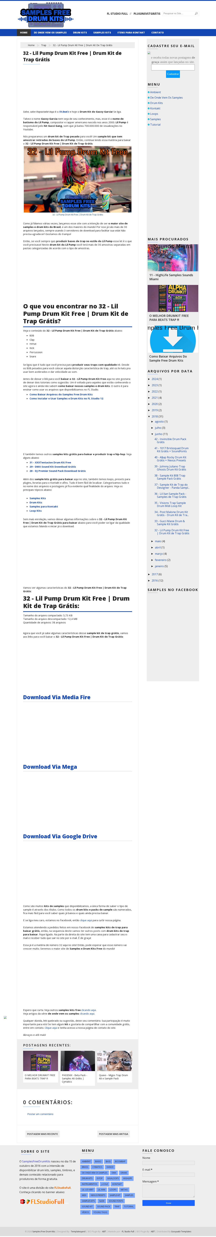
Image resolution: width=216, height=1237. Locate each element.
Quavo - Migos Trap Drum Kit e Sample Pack (113, 1077)
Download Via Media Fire (56, 697)
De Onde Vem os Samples (50, 32)
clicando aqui (88, 1010)
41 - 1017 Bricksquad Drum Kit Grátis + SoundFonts (171, 449)
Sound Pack (103, 1206)
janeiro (160, 566)
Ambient (155, 92)
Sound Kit (87, 1206)
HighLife (127, 1178)
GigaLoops (113, 1178)
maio (158, 541)
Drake (124, 1172)
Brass (85, 1167)
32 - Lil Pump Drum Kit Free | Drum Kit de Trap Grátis (77, 214)
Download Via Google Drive (60, 836)
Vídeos (85, 1212)
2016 (155, 580)
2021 (155, 398)
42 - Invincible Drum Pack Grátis (170, 440)
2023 (155, 385)
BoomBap (120, 1161)
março (159, 554)
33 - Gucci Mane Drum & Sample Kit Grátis (169, 522)
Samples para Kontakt (44, 506)
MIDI (84, 1195)
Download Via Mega (50, 766)
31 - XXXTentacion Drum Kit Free (50, 462)
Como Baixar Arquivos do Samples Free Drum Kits (61, 394)
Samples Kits (102, 32)
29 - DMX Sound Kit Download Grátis (53, 466)
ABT (104, 1231)
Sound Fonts (116, 1201)
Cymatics (97, 1167)
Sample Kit (115, 1195)
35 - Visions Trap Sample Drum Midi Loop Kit (170, 504)
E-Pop (100, 1178)
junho (159, 434)
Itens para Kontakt (131, 32)
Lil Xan (101, 1189)
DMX (114, 1172)
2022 (155, 391)
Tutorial (155, 124)
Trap (43, 45)
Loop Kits (36, 510)
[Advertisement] (77, 87)
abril (158, 547)
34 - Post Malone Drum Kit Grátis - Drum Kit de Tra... (171, 513)
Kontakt (155, 108)
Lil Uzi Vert (87, 1189)
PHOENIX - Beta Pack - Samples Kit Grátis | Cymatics (74, 1078)
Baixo (98, 1161)
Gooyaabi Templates (181, 1231)
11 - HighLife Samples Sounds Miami (171, 277)
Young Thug (100, 1212)
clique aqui (86, 920)
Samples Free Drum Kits (43, 1231)
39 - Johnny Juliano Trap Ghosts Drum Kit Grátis (170, 468)
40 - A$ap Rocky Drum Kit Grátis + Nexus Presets (170, 458)
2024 (155, 379)
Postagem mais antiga (113, 1134)
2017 (155, 574)
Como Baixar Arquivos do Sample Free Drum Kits (168, 358)
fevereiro (161, 560)
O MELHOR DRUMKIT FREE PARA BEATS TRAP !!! (40, 1077)
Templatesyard (78, 1231)
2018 (155, 416)
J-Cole (105, 1184)
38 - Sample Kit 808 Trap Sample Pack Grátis (169, 477)
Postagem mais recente (42, 1134)
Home (24, 32)
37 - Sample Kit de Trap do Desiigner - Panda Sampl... (172, 486)
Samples (155, 119)
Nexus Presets (98, 1195)
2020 (155, 404)
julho (158, 428)
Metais (124, 1189)
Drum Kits (80, 32)
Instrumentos (89, 1184)
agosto (160, 421)
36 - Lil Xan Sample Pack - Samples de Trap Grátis (170, 495)
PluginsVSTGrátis (147, 14)
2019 (155, 410)
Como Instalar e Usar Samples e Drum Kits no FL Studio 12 (66, 398)
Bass (108, 1161)
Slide (101, 1201)
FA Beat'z (64, 111)
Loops (154, 114)
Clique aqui (51, 1027)
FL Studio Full (117, 14)
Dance (110, 1167)
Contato (157, 32)
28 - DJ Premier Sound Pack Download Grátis (58, 470)
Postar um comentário (40, 1114)
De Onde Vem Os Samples (166, 97)
